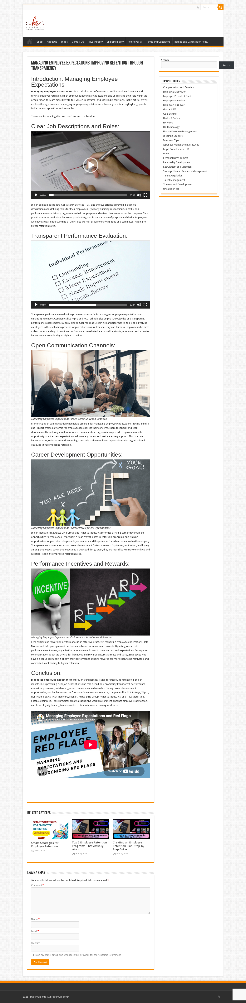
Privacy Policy (95, 41)
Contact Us (78, 41)
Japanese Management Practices (181, 144)
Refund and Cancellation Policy (191, 41)
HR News (168, 122)
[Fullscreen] (145, 195)
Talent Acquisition (173, 175)
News (166, 153)
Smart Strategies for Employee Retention (45, 844)
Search (165, 60)
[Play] (36, 195)
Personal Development (175, 157)
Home (30, 41)
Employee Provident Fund (177, 96)
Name (35, 919)
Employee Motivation (174, 91)
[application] (90, 165)
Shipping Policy (115, 41)
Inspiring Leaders (173, 135)
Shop (40, 41)
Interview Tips (171, 140)
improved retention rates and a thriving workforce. (91, 705)
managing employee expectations (80, 104)
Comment (37, 885)
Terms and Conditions (158, 41)
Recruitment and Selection (177, 166)
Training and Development (177, 184)
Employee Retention (174, 100)
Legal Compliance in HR (176, 149)
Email (35, 931)
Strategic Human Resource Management (185, 171)
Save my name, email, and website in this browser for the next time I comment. (78, 954)
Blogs (64, 41)
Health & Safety (171, 118)
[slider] (88, 195)
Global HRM (169, 109)
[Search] (221, 7)
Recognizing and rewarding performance (54, 642)
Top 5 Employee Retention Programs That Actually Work (89, 846)
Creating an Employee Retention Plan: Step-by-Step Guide (129, 846)
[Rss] (197, 7)
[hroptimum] (35, 23)
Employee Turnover (173, 104)
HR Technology (171, 127)
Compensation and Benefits (178, 87)
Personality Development (177, 162)
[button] (90, 165)
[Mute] (139, 195)
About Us (52, 41)
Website (35, 943)
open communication (55, 423)
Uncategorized (171, 188)
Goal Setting (170, 113)
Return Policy (135, 41)
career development (133, 532)
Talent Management (174, 180)
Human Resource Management (180, 131)
